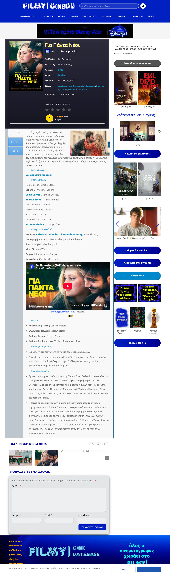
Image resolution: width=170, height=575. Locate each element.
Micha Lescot (33, 199)
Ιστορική (73, 89)
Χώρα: (48, 75)
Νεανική (83, 89)
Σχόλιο (16, 485)
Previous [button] (11, 458)
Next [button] (107, 458)
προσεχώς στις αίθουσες (137, 262)
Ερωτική (62, 89)
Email (48, 515)
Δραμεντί (90, 86)
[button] (159, 132)
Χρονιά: (49, 69)
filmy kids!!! (137, 275)
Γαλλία (62, 75)
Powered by (118, 54)
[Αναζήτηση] (143, 6)
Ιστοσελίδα (83, 515)
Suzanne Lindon (35, 224)
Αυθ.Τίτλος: (50, 59)
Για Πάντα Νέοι (62, 45)
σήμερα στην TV (137, 342)
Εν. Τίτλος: (50, 64)
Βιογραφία (78, 86)
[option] (35, 458)
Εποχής (100, 86)
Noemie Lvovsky (72, 234)
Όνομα (16, 515)
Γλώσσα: (49, 80)
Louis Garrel (33, 194)
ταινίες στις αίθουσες (137, 153)
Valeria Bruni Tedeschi (39, 174)
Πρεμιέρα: (50, 94)
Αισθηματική (65, 86)
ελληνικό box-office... (137, 250)
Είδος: (48, 86)
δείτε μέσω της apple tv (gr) (137, 63)
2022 (60, 69)
